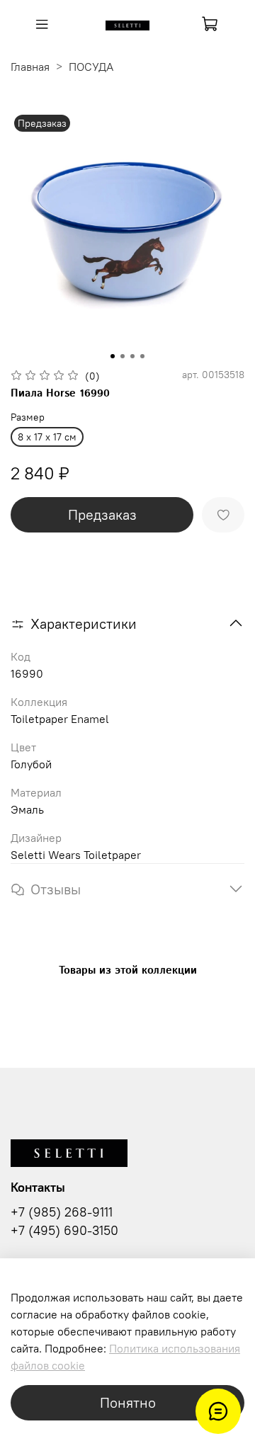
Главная (30, 66)
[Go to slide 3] (132, 356)
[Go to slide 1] (112, 356)
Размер (28, 417)
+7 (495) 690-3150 (64, 1230)
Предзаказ (102, 514)
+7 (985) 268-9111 (62, 1212)
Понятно (128, 1402)
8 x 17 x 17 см (47, 437)
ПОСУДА (91, 66)
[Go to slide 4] (142, 356)
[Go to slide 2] (122, 356)
